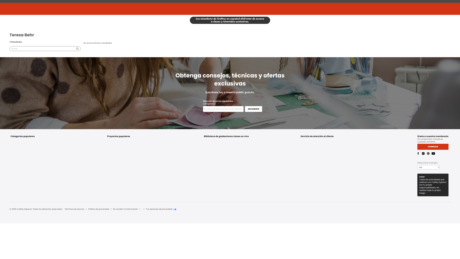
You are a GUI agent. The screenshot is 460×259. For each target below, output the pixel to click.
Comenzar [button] (433, 146)
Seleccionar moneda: (427, 162)
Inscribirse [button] (253, 109)
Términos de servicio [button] (74, 209)
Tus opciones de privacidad (159, 209)
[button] (77, 49)
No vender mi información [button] (125, 209)
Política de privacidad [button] (98, 209)
